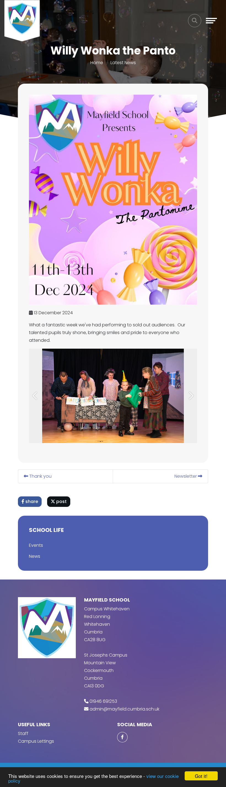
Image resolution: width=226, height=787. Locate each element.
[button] (35, 396)
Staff (23, 733)
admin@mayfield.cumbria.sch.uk (124, 709)
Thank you (40, 476)
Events (36, 545)
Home (96, 62)
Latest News (123, 62)
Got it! (201, 775)
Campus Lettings (36, 741)
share (31, 501)
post (61, 501)
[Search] (194, 20)
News (34, 556)
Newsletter (186, 476)
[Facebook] (122, 737)
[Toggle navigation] (211, 21)
